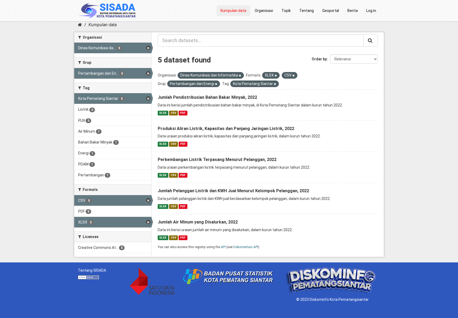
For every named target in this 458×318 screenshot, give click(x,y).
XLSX (162, 113)
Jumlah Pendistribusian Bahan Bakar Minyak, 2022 (207, 97)
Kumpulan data (233, 10)
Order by (319, 59)
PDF (183, 113)
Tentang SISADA (92, 270)
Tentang (306, 10)
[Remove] (240, 75)
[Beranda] (80, 24)
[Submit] (370, 40)
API (223, 247)
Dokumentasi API (245, 247)
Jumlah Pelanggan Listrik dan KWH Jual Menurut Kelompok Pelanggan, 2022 (233, 190)
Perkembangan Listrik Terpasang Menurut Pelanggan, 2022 (217, 159)
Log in (371, 10)
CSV (173, 113)
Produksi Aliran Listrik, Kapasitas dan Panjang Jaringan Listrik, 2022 (226, 128)
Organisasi (264, 10)
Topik (286, 10)
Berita (352, 10)
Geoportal (330, 10)
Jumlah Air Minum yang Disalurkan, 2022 (198, 222)
